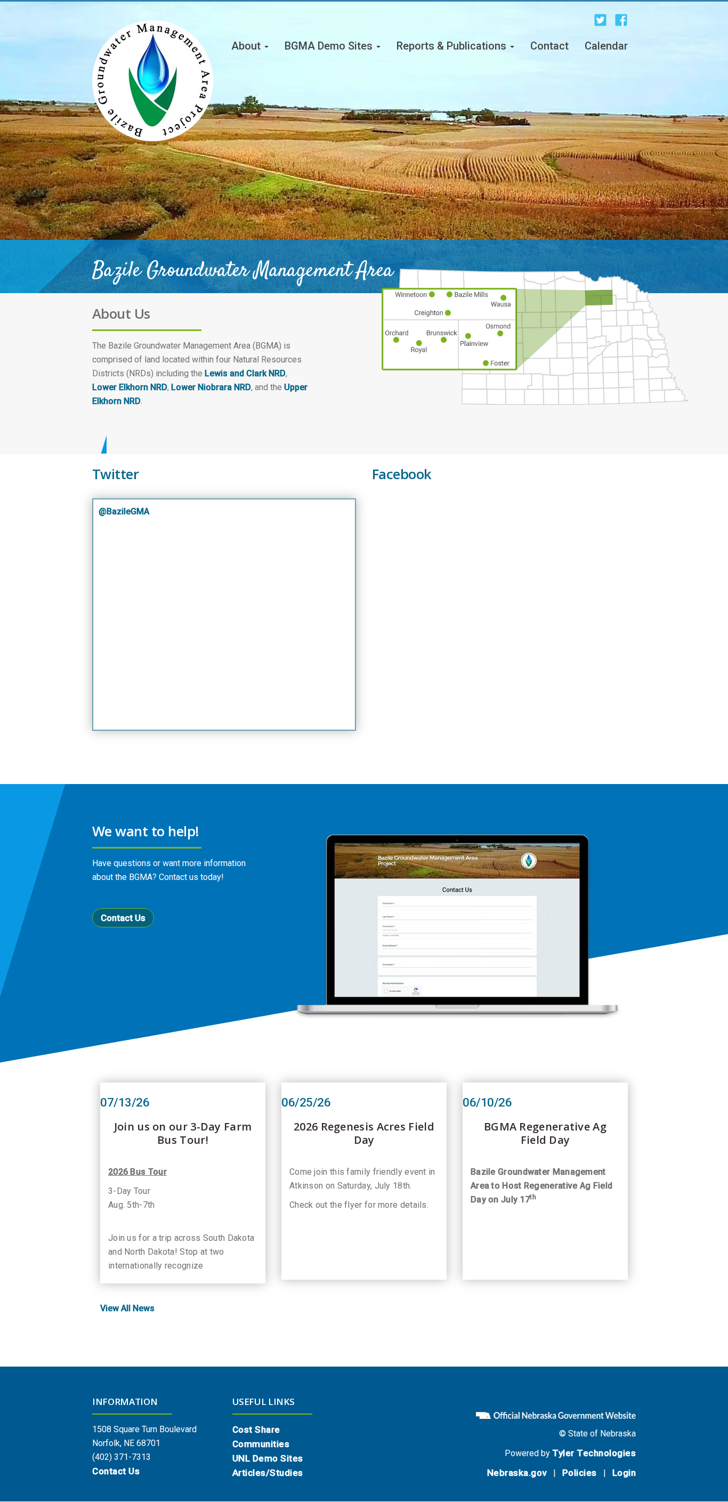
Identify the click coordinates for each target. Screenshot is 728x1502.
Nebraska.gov (517, 1472)
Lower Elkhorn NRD (129, 387)
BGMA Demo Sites (330, 45)
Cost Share (256, 1429)
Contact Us (123, 917)
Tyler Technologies (594, 1453)
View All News (127, 1308)
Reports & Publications (453, 45)
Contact (549, 45)
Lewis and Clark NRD (245, 373)
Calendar (606, 45)
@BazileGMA (124, 511)
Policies (579, 1472)
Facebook (402, 474)
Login (624, 1472)
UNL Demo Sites (267, 1458)
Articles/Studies (267, 1472)
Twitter (115, 474)
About (247, 45)
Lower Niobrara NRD (211, 387)
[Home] (152, 80)
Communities (261, 1444)
